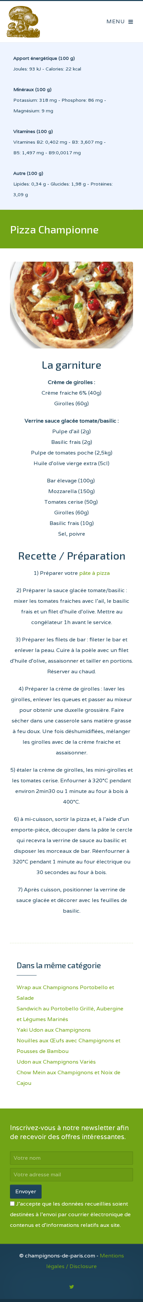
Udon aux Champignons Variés (56, 1061)
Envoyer (25, 1191)
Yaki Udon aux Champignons (54, 1029)
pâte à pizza (94, 573)
